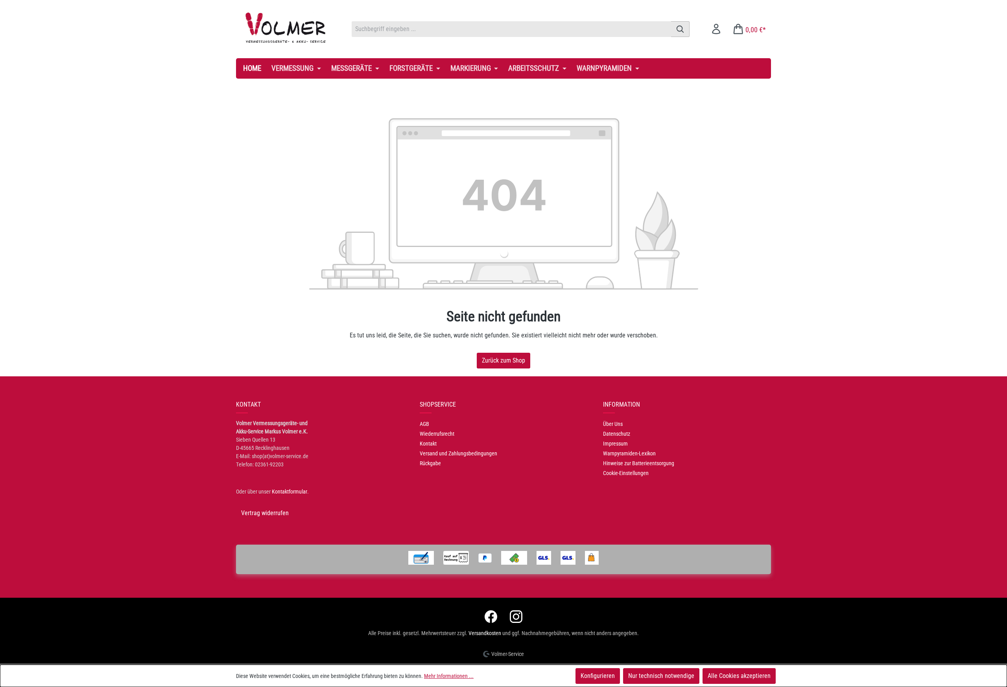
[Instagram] (516, 616)
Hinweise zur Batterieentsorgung (638, 463)
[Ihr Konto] (716, 29)
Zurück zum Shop (503, 360)
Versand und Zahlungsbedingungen (458, 453)
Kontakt (428, 443)
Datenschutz (616, 434)
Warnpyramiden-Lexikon (629, 453)
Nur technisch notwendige (661, 676)
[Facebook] (491, 616)
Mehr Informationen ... (449, 676)
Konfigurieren (598, 676)
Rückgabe (430, 463)
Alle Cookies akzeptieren (739, 676)
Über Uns (613, 424)
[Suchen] (680, 29)
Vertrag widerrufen (265, 513)
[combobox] (511, 29)
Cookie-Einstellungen (626, 473)
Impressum (615, 443)
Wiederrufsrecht (437, 434)
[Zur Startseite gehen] (286, 27)
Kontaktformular (289, 491)
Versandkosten (484, 633)
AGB (424, 424)
